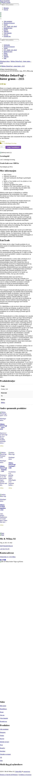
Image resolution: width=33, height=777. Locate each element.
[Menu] (0, 42)
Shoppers (2, 732)
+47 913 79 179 (4, 549)
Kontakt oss (3, 721)
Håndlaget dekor (5, 61)
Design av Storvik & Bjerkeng (9, 774)
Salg (1, 760)
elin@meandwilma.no (6, 546)
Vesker (2, 735)
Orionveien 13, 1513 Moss (7, 557)
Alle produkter (4, 729)
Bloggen (6, 8)
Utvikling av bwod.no (25, 774)
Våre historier (4, 718)
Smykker (2, 751)
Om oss (6, 9)
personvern (26, 771)
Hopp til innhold (5, 1)
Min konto (3, 706)
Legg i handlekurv (13, 147)
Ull (1, 757)
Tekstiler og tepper (5, 754)
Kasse (1, 712)
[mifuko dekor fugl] (16, 66)
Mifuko (3, 402)
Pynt (1, 745)
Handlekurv (3, 709)
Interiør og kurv (4, 742)
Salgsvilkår (18, 771)
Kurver (2, 738)
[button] (16, 171)
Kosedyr (2, 748)
